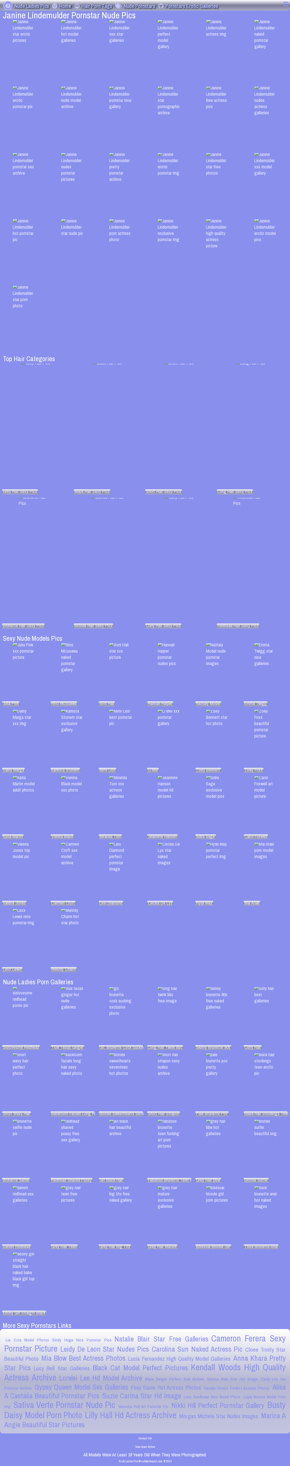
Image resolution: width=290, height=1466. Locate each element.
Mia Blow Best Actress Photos (83, 1358)
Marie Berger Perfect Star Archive (174, 1379)
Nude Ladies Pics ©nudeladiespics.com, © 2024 (145, 1461)
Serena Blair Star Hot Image (232, 1379)
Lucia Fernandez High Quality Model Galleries (179, 1358)
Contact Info (145, 1438)
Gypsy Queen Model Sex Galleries (81, 1387)
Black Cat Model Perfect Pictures (140, 1368)
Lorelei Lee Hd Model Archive (100, 1378)
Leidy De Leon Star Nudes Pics (104, 1349)
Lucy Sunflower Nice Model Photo (212, 1397)
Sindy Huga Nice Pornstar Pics (82, 1340)
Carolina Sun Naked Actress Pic (197, 1349)
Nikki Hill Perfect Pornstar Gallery (217, 1405)
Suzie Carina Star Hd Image (141, 1396)
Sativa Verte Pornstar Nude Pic (64, 1405)
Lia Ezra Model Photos (27, 1340)
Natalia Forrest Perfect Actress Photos (237, 1388)
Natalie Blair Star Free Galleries (161, 1339)
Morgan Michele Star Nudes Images (218, 1416)
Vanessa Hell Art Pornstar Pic (143, 1406)
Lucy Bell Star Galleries (62, 1368)
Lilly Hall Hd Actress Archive (130, 1415)
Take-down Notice (145, 1447)
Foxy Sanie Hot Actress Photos (166, 1387)
